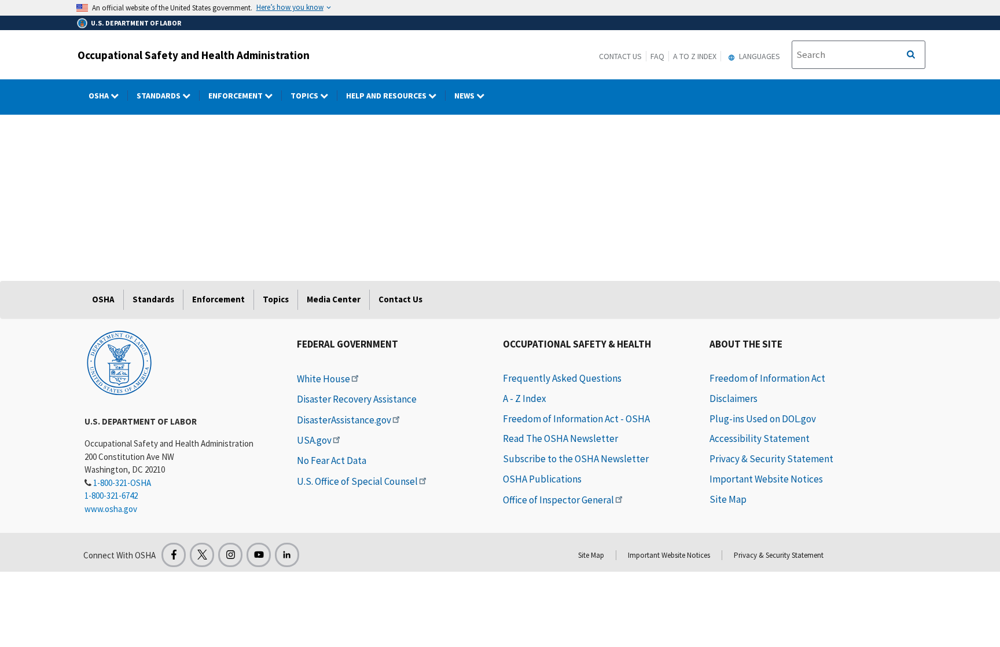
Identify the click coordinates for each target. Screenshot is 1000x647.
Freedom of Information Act (767, 378)
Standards (159, 95)
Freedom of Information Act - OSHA (576, 418)
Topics (305, 95)
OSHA (100, 95)
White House (323, 378)
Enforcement (236, 95)
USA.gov (314, 440)
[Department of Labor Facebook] (173, 555)
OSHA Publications (542, 479)
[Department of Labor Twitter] (202, 555)
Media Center (334, 299)
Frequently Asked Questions (562, 378)
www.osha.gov (110, 508)
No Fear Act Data (331, 460)
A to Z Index (694, 56)
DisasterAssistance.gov (344, 420)
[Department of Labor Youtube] (259, 555)
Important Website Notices (766, 479)
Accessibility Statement (759, 438)
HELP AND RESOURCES (387, 95)
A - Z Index (524, 398)
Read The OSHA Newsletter (560, 438)
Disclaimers (733, 398)
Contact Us (620, 56)
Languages (758, 56)
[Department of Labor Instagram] (230, 555)
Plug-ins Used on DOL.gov (762, 418)
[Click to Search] (911, 55)
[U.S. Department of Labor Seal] (119, 362)
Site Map (728, 499)
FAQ (657, 56)
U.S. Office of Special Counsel (357, 481)
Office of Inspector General (558, 500)
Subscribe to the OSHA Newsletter (576, 458)
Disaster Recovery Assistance (357, 399)
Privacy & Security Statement (771, 458)
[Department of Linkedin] (287, 555)
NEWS (465, 95)
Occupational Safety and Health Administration (194, 55)
